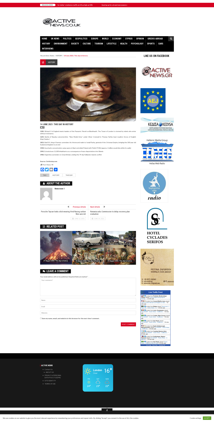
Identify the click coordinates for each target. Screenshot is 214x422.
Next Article (95, 207)
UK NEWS (55, 38)
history (55, 175)
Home (44, 38)
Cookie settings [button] (195, 418)
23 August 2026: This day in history (119, 261)
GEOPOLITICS (81, 38)
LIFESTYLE (111, 43)
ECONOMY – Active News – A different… (153, 311)
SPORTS (151, 43)
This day (69, 175)
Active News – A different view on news (154, 342)
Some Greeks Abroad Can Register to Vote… (154, 302)
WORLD (105, 38)
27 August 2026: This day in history (55, 261)
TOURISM (99, 43)
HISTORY (46, 43)
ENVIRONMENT (60, 43)
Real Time (154, 345)
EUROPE (94, 38)
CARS (160, 43)
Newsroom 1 (60, 188)
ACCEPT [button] (207, 418)
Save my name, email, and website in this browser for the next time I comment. (70, 318)
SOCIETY (75, 43)
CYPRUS (129, 38)
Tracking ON (162, 345)
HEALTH (123, 43)
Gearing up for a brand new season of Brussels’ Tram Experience (108, 5)
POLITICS (67, 38)
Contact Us (49, 369)
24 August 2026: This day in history (87, 261)
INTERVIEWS (47, 48)
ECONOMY (116, 38)
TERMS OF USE (50, 384)
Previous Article (79, 207)
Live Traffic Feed (156, 292)
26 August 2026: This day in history (87, 244)
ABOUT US (50, 372)
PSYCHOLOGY (137, 43)
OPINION (140, 38)
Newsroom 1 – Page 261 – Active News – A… (155, 307)
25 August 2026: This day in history (119, 244)
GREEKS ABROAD (155, 38)
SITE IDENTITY (50, 381)
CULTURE (87, 43)
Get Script (148, 345)
